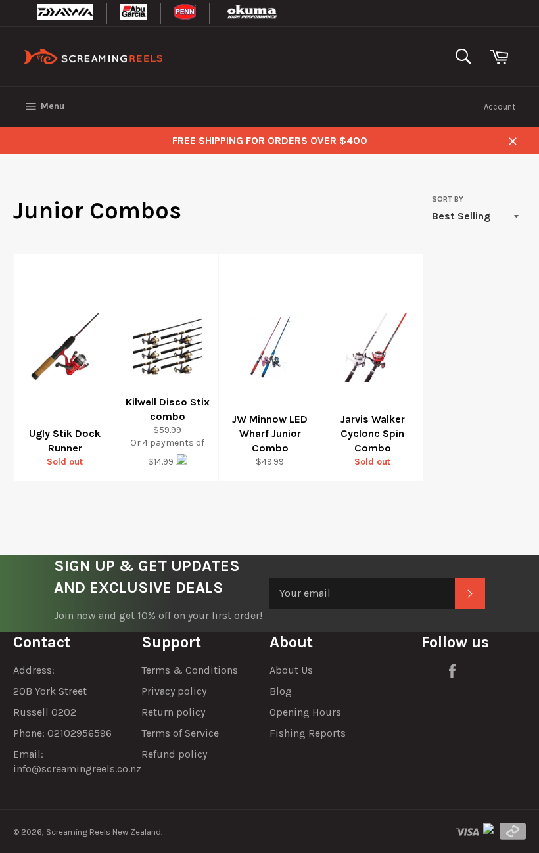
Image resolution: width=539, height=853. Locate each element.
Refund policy (174, 754)
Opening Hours (305, 712)
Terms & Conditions (189, 670)
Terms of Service (180, 733)
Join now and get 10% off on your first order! (158, 615)
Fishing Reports (308, 733)
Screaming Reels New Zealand (103, 832)
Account (499, 107)
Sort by (447, 199)
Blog (281, 691)
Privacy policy (173, 691)
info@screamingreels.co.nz (77, 768)
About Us (291, 670)
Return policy (173, 712)
